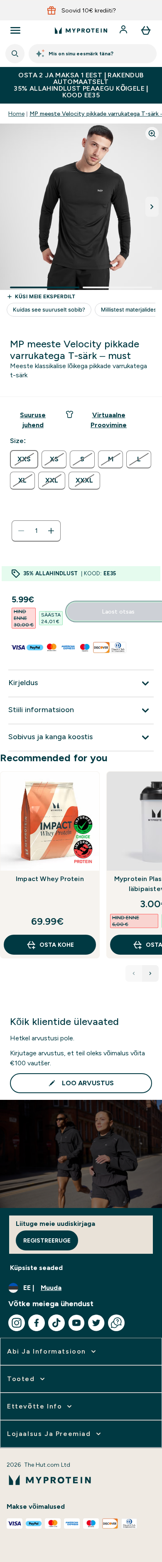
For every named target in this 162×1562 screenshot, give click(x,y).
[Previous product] (133, 973)
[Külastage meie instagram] (16, 1322)
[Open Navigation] (15, 30)
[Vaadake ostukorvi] (145, 30)
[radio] (24, 459)
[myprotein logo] (81, 30)
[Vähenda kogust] (21, 531)
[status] (36, 531)
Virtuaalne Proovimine (109, 419)
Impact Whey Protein (50, 878)
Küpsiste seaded (36, 1267)
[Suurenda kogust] (51, 531)
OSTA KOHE (56, 944)
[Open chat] (116, 1322)
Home (16, 113)
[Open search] (15, 54)
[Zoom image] (152, 133)
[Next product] (150, 973)
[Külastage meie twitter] (96, 1322)
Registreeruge (47, 1240)
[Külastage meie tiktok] (56, 1322)
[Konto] (124, 30)
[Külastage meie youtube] (76, 1322)
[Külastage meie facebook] (36, 1322)
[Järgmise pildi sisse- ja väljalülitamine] (152, 207)
